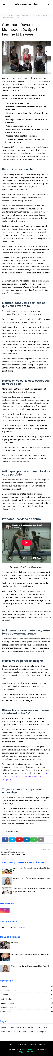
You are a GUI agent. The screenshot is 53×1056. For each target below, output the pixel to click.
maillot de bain (27, 999)
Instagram (21, 927)
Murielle (14, 942)
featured (27, 995)
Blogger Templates (26, 1052)
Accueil (4, 15)
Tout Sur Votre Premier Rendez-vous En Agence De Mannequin (32, 890)
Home (10, 1045)
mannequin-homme (27, 1007)
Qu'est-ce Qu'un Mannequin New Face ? (31, 880)
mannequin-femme (27, 1003)
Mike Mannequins (26, 4)
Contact (42, 1045)
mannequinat (27, 1011)
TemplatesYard (27, 1049)
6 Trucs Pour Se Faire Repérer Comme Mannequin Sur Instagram (25, 776)
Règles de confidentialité (26, 1045)
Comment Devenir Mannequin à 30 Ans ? (31, 869)
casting (27, 986)
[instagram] (5, 910)
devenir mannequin (16, 15)
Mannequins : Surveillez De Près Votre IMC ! (31, 954)
